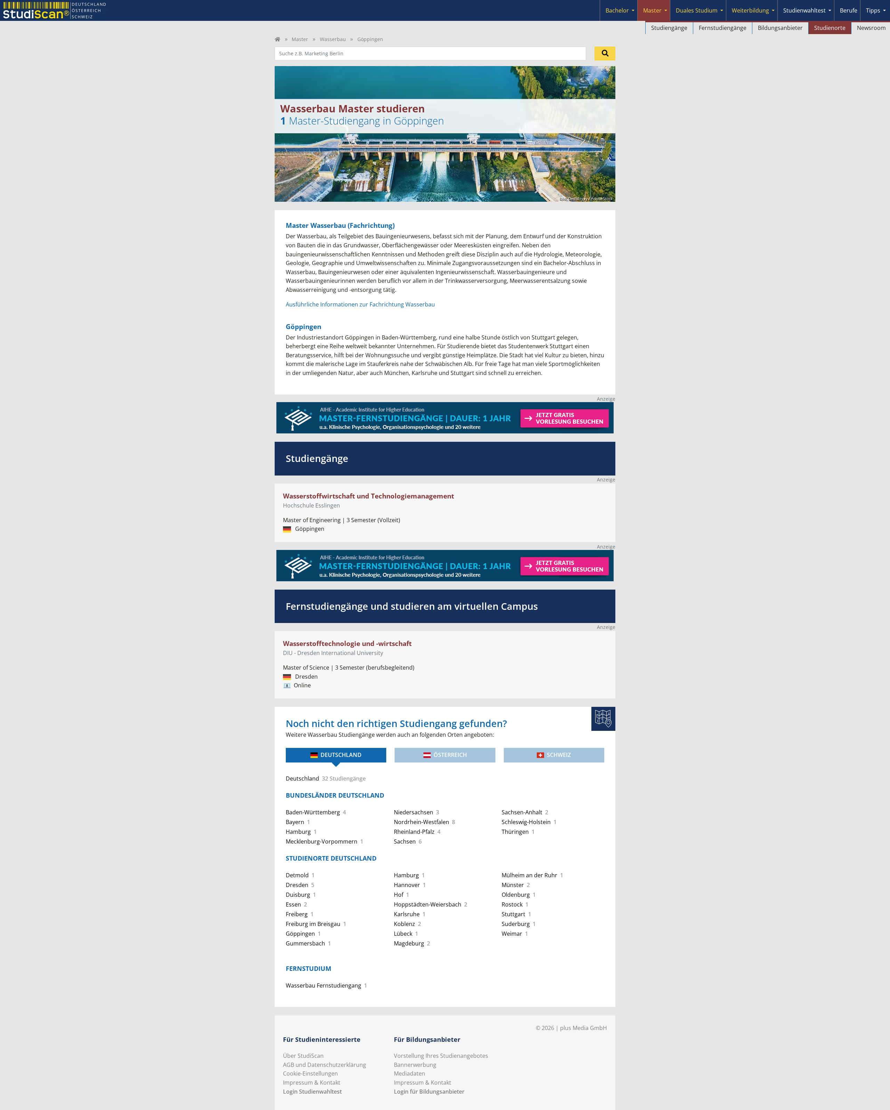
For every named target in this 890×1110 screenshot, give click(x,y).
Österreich (450, 755)
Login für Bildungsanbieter (429, 1091)
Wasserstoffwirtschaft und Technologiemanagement (368, 496)
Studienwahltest (804, 10)
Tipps (873, 10)
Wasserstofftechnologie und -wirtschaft (347, 643)
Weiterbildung (750, 10)
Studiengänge (669, 28)
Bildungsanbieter (780, 28)
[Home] (277, 39)
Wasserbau (333, 39)
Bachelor (617, 10)
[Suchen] (604, 54)
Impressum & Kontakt (311, 1082)
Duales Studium (697, 10)
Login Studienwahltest (312, 1091)
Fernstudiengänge (722, 28)
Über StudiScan (303, 1056)
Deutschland (341, 755)
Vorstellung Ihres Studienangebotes (441, 1056)
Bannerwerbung (415, 1065)
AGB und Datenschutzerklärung (324, 1065)
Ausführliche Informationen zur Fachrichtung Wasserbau (360, 304)
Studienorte (830, 28)
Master (652, 10)
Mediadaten (409, 1073)
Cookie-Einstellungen (310, 1073)
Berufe (848, 10)
